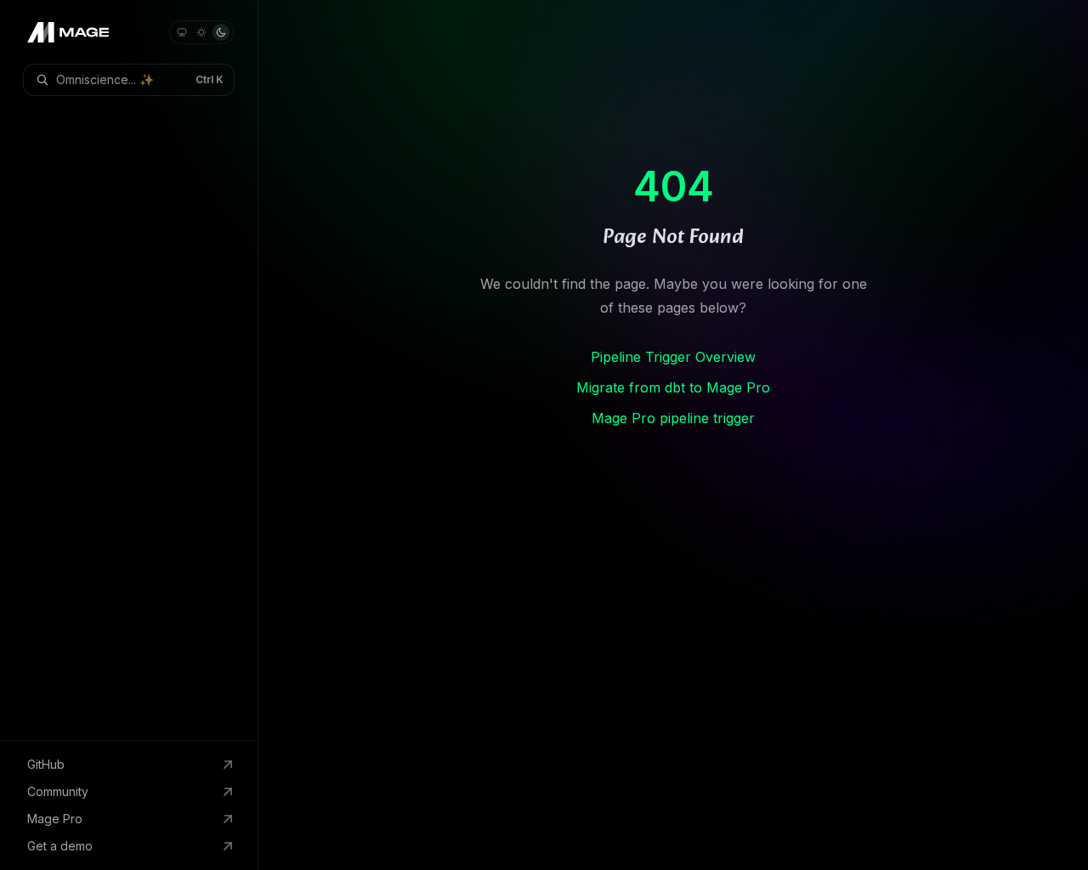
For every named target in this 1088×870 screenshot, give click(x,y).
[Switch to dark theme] (221, 32)
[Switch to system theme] (181, 32)
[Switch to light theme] (201, 32)
